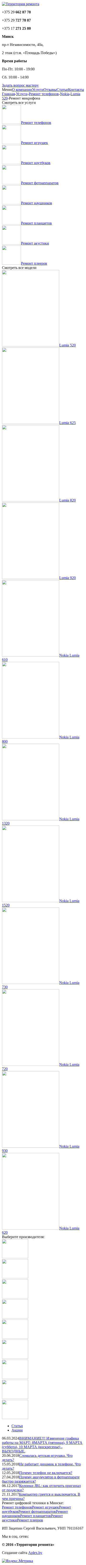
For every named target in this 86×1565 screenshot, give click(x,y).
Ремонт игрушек (45, 1507)
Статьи (62, 90)
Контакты (76, 90)
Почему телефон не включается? (45, 1473)
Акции (17, 1430)
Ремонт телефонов (44, 94)
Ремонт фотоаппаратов (37, 1511)
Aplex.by (35, 1553)
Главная (8, 94)
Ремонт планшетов (35, 1516)
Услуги (37, 90)
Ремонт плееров (30, 1520)
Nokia (64, 94)
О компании (22, 90)
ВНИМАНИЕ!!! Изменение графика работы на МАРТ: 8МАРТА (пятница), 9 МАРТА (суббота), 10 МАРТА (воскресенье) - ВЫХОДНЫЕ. (42, 1444)
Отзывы (50, 90)
